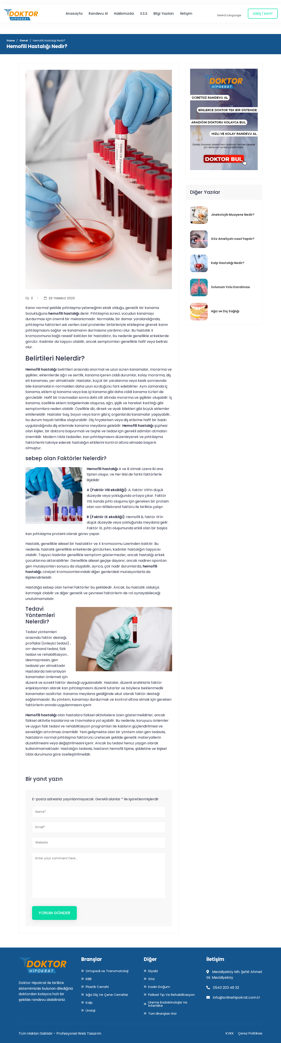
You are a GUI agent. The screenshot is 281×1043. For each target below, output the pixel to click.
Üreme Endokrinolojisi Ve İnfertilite (167, 1004)
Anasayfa (74, 13)
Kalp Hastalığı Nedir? (227, 263)
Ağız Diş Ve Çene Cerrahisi (107, 994)
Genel (24, 40)
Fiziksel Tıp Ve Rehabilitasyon (171, 994)
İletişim (186, 13)
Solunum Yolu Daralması (230, 287)
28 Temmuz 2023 (62, 298)
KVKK (230, 1033)
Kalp (89, 1002)
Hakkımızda (124, 13)
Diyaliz (153, 971)
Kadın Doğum (159, 986)
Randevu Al (98, 13)
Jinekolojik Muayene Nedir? (232, 214)
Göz (151, 978)
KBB (89, 978)
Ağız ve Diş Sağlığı (225, 311)
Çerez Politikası (250, 1033)
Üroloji (90, 1010)
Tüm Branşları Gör (162, 1013)
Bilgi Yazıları (163, 13)
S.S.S (143, 13)
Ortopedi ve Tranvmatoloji (107, 971)
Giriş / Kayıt (263, 13)
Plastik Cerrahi (97, 986)
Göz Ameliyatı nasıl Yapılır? (232, 239)
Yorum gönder (54, 913)
